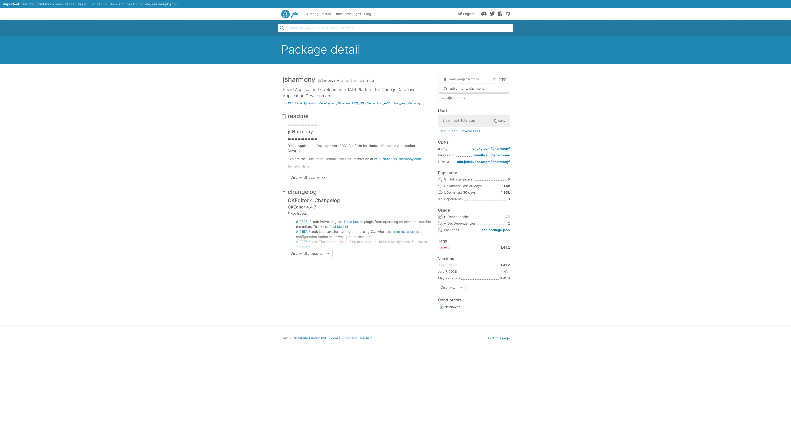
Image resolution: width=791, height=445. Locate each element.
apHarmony (331, 81)
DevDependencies (461, 223)
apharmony (452, 306)
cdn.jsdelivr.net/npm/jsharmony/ (483, 162)
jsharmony (457, 98)
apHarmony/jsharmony (466, 88)
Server (371, 103)
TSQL (355, 103)
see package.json (496, 230)
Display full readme (305, 177)
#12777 (301, 242)
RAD (290, 103)
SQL (362, 103)
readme (298, 115)
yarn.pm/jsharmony (464, 79)
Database (344, 103)
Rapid (298, 103)
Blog (367, 14)
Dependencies (458, 217)
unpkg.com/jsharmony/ (491, 148)
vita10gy (302, 247)
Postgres (399, 103)
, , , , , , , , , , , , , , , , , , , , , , (456, 217)
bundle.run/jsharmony (492, 155)
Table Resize (353, 222)
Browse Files (470, 131)
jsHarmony (413, 103)
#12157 (301, 232)
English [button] (468, 14)
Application (310, 103)
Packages (353, 14)
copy (502, 79)
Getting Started (319, 14)
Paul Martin (338, 227)
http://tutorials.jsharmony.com (397, 159)
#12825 (302, 222)
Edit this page (499, 338)
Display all (448, 287)
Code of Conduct (358, 338)
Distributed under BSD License (316, 338)
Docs (339, 14)
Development (327, 103)
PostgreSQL (384, 103)
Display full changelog (307, 253)
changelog (302, 191)
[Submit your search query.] (282, 28)
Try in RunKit (448, 131)
